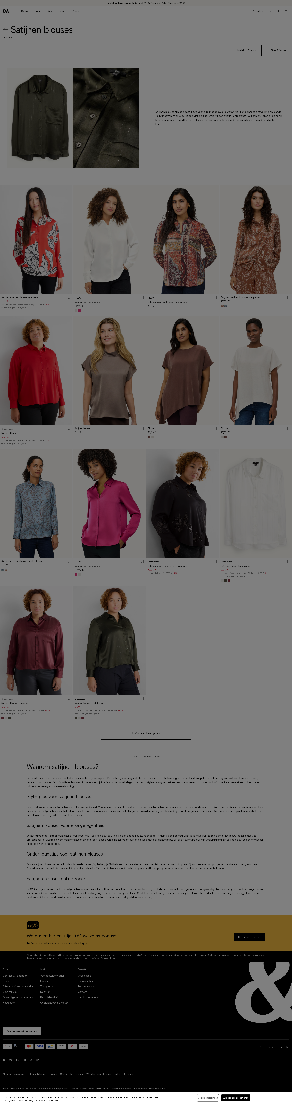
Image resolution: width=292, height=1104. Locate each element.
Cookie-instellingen (208, 1097)
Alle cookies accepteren (235, 1097)
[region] (146, 1098)
